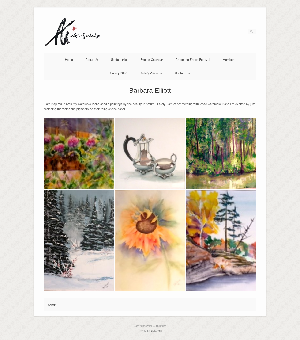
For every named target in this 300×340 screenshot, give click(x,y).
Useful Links (119, 59)
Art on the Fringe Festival (193, 59)
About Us (92, 59)
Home (69, 59)
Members (229, 59)
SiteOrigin (156, 330)
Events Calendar (151, 59)
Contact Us (182, 73)
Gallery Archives (151, 73)
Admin (52, 304)
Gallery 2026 (118, 73)
